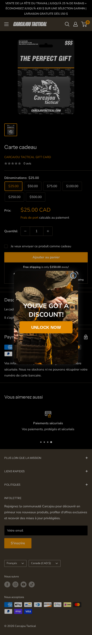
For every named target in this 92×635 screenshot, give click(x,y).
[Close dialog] (73, 275)
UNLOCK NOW (46, 327)
